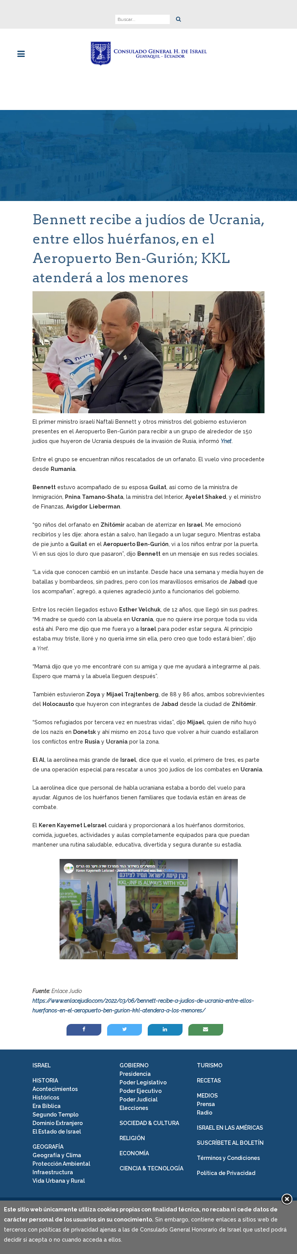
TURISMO (209, 1065)
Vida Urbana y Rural (58, 1181)
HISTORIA (45, 1080)
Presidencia (135, 1074)
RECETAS (209, 1080)
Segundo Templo (55, 1114)
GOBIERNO (133, 1065)
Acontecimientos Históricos (55, 1093)
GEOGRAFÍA (47, 1147)
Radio (204, 1113)
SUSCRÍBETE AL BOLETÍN (230, 1143)
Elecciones (133, 1108)
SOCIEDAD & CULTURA (149, 1123)
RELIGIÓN (132, 1138)
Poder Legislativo (143, 1082)
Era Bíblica (46, 1106)
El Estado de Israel (56, 1132)
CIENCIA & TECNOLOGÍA (151, 1168)
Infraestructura (52, 1172)
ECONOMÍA (134, 1153)
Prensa (206, 1104)
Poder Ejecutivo (140, 1091)
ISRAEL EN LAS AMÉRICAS (230, 1128)
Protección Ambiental (61, 1164)
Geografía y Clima (56, 1155)
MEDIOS (207, 1096)
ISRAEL (41, 1065)
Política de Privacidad (226, 1173)
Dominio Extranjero (57, 1123)
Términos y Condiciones (228, 1158)
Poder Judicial (138, 1099)
